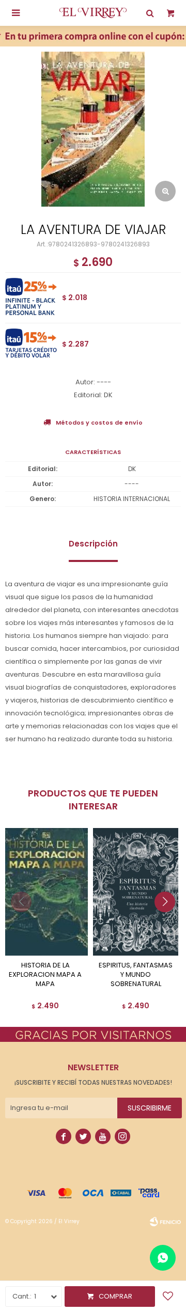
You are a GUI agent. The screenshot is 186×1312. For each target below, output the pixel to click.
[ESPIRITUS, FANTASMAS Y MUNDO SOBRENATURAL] (135, 892)
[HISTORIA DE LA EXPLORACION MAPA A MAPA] (45, 892)
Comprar (115, 1296)
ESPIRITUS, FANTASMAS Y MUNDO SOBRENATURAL (136, 975)
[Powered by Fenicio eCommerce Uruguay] (165, 1221)
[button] (169, 922)
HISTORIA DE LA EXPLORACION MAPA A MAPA (45, 975)
